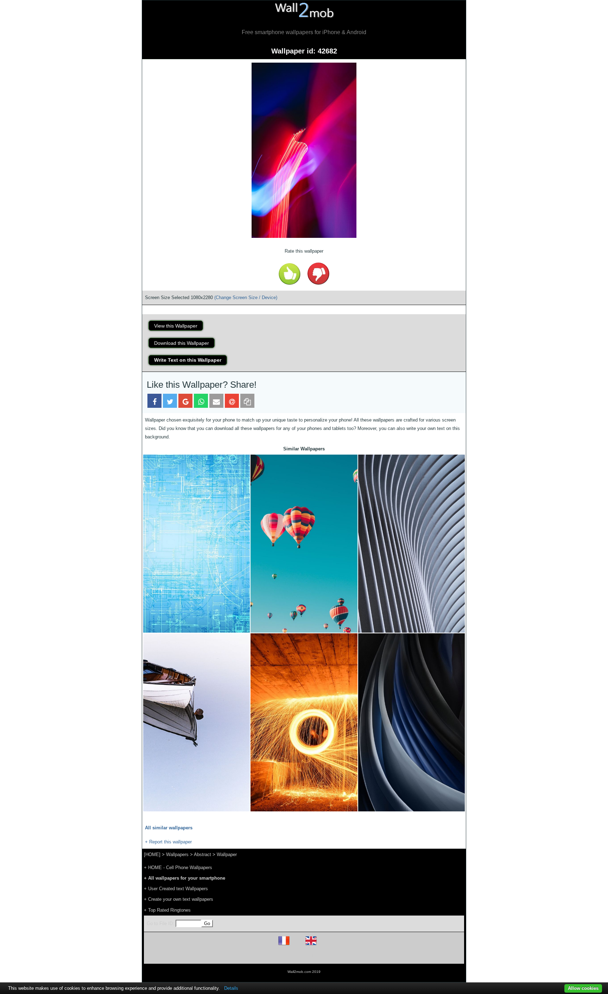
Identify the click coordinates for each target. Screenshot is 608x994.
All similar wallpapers (168, 827)
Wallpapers (177, 854)
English (323, 945)
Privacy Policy (326, 955)
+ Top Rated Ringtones (167, 910)
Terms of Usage (263, 955)
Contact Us (349, 955)
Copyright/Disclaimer (295, 955)
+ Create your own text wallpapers (178, 899)
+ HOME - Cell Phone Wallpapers (178, 867)
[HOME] (152, 854)
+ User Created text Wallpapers (176, 888)
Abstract (202, 854)
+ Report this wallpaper (168, 841)
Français (297, 945)
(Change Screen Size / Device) (245, 297)
